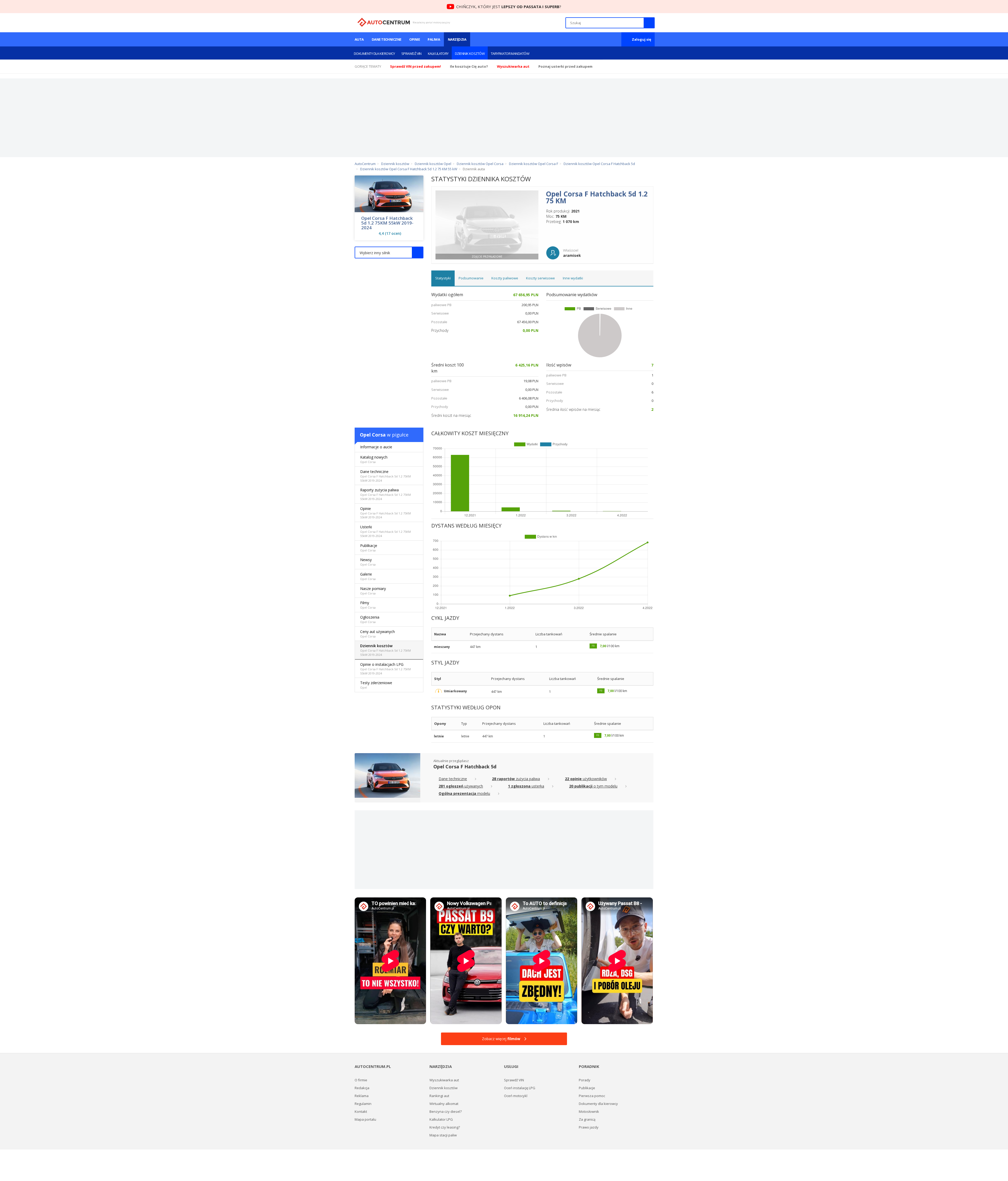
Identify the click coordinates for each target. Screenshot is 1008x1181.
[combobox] (389, 252)
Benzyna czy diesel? (445, 1111)
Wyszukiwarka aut (444, 1080)
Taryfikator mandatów (510, 53)
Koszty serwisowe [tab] (540, 278)
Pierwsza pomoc (592, 1095)
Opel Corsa (373, 435)
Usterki (385, 531)
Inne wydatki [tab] (573, 278)
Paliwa (434, 39)
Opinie (414, 39)
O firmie (361, 1080)
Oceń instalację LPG (519, 1088)
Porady (584, 1080)
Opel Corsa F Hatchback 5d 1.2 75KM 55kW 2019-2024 (387, 223)
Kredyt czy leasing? (444, 1127)
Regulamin (363, 1103)
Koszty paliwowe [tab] (504, 278)
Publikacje (368, 547)
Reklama (362, 1095)
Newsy (368, 561)
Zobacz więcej (501, 1038)
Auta (359, 39)
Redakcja (362, 1088)
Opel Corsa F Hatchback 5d (464, 766)
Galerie (368, 576)
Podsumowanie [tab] (471, 278)
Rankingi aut (439, 1095)
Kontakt (361, 1111)
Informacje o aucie (376, 446)
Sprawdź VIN (411, 53)
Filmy (368, 604)
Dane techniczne (386, 39)
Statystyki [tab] (443, 278)
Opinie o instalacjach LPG (385, 668)
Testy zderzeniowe (376, 684)
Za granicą (587, 1119)
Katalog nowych (373, 459)
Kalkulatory (438, 53)
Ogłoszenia (369, 619)
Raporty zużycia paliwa (385, 494)
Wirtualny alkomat (443, 1103)
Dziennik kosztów (470, 53)
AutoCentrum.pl (384, 22)
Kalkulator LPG (441, 1119)
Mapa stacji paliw (443, 1135)
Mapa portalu (365, 1119)
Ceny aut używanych (377, 633)
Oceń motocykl (515, 1095)
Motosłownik (589, 1111)
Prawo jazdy (588, 1127)
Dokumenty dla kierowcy (374, 53)
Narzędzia (457, 39)
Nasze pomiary (373, 590)
